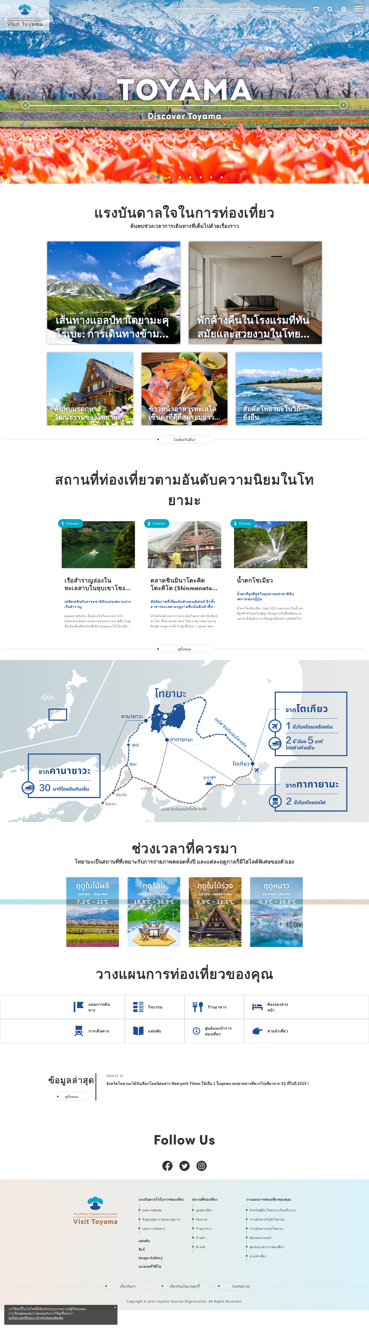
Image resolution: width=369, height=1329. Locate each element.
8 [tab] (222, 177)
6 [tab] (201, 177)
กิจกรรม (155, 1007)
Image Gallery (151, 1257)
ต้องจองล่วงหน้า (277, 1007)
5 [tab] (190, 177)
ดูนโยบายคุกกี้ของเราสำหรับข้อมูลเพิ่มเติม (36, 1318)
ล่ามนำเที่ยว (277, 1030)
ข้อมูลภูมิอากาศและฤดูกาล (161, 1219)
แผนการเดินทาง (99, 1007)
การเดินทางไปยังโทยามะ (267, 1219)
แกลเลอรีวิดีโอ (150, 1266)
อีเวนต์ (200, 1247)
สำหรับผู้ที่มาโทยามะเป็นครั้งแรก (273, 1210)
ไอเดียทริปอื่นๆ (184, 439)
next (343, 105)
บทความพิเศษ (152, 1210)
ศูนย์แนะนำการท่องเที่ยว (218, 1030)
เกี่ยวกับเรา (128, 1286)
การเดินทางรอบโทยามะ (267, 1228)
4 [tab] (180, 177)
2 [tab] (158, 177)
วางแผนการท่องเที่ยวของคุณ (283, 8)
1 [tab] (147, 177)
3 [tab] (168, 177)
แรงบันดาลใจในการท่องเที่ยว (198, 8)
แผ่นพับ (154, 1030)
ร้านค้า (201, 1237)
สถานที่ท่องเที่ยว (241, 8)
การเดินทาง (99, 1030)
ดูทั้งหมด (184, 648)
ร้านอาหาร (217, 1007)
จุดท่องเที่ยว (204, 1210)
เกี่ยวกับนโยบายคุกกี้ (185, 1286)
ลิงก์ (142, 1249)
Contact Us (241, 1286)
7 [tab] (211, 177)
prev (25, 105)
